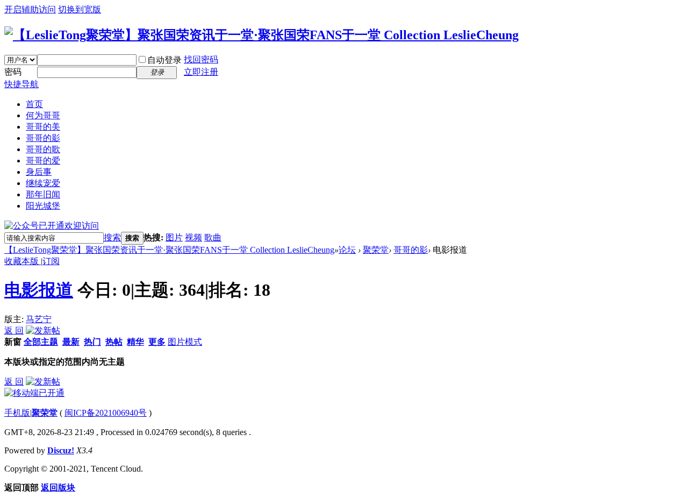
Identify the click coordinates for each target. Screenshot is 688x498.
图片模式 (185, 341)
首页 (34, 104)
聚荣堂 (376, 249)
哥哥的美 (43, 126)
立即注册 (201, 71)
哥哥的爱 (43, 160)
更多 (157, 341)
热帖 (114, 341)
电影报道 (38, 290)
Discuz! (60, 450)
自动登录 (164, 60)
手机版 (17, 412)
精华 (135, 341)
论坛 (347, 249)
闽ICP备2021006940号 (105, 412)
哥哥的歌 (43, 149)
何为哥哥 (43, 115)
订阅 (51, 261)
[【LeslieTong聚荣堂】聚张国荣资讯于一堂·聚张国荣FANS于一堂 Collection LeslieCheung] (261, 35)
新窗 (13, 341)
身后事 (39, 171)
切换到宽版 (79, 9)
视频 (193, 237)
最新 (71, 341)
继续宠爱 (43, 183)
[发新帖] (43, 330)
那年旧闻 (43, 194)
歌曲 (212, 237)
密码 (13, 71)
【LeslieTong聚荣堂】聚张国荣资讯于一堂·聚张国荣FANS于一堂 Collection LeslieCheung (169, 249)
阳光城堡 (43, 205)
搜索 (112, 237)
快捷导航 (21, 84)
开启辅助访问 (30, 9)
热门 (92, 341)
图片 (174, 237)
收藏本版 (22, 261)
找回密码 (201, 59)
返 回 (14, 330)
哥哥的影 (43, 138)
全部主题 (41, 341)
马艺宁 (39, 319)
